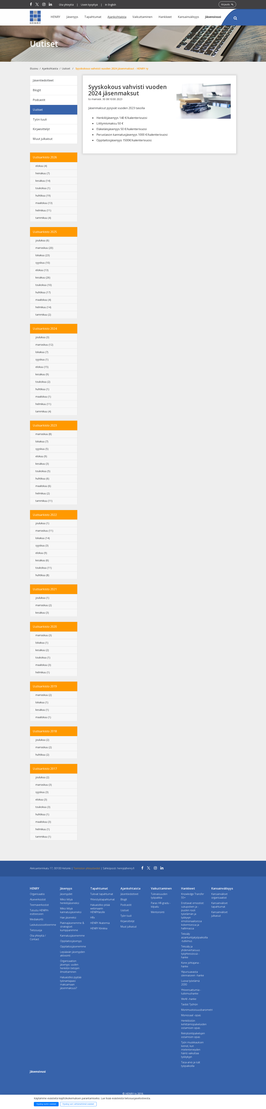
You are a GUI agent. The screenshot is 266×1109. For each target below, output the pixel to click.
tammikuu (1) (43, 836)
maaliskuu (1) (43, 396)
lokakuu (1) (41, 642)
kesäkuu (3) (42, 463)
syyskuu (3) (41, 545)
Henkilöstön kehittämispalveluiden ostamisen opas (193, 1024)
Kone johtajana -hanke (190, 964)
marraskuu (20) (44, 248)
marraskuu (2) (43, 605)
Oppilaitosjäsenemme (72, 946)
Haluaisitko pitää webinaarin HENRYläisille (100, 908)
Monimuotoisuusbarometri (193, 1009)
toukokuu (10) (43, 285)
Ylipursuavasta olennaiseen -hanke (192, 973)
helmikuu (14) (43, 307)
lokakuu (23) (42, 255)
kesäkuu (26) (42, 277)
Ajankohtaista (50, 68)
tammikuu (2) (43, 314)
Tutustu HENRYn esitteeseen (39, 912)
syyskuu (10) (42, 262)
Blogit (37, 90)
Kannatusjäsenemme (72, 935)
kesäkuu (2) (42, 650)
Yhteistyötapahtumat (102, 899)
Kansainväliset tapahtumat (219, 904)
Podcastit (39, 100)
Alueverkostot (38, 899)
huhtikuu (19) (43, 195)
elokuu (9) (41, 456)
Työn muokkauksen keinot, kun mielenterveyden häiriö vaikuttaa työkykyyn (192, 1050)
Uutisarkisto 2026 (45, 157)
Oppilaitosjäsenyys (71, 941)
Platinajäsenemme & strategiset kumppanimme (72, 926)
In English (110, 4)
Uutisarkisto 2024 (45, 329)
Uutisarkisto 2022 (45, 515)
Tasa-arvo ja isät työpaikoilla (190, 1064)
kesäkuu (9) (42, 374)
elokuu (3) (41, 799)
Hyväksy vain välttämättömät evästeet (78, 1104)
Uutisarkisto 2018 (45, 731)
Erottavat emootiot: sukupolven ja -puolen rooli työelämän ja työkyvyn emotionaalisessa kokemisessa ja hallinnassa (192, 915)
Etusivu (34, 68)
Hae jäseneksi (68, 917)
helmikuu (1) (42, 672)
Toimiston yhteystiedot (87, 868)
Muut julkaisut (42, 139)
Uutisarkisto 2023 (45, 425)
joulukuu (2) (42, 740)
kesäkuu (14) (42, 180)
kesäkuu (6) (42, 560)
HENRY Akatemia (100, 923)
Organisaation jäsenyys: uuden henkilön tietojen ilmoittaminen (69, 966)
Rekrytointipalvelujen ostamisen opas (193, 1035)
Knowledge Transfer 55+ (192, 895)
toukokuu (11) (43, 567)
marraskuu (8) (43, 434)
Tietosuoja (36, 930)
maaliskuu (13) (43, 203)
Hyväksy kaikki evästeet (46, 1104)
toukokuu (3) (42, 807)
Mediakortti (36, 919)
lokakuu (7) (41, 352)
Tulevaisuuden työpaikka (159, 895)
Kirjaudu (225, 4)
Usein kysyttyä (89, 4)
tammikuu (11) (43, 500)
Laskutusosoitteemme (42, 924)
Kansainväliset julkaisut (219, 913)
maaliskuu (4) (43, 299)
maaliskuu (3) (43, 665)
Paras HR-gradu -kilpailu (161, 904)
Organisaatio (37, 894)
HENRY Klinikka (98, 928)
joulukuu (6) (42, 240)
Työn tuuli (40, 119)
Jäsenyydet (66, 894)
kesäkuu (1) (42, 709)
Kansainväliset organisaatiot (219, 895)
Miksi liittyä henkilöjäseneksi (69, 901)
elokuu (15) (41, 367)
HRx (92, 917)
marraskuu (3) (43, 635)
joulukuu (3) (42, 337)
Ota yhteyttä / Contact (38, 937)
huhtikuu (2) (42, 754)
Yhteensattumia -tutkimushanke (191, 991)
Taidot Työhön (189, 1004)
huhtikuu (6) (42, 478)
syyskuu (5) (41, 449)
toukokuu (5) (42, 471)
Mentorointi (157, 912)
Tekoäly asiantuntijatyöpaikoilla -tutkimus (193, 937)
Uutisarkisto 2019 (45, 686)
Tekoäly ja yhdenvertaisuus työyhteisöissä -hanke (190, 952)
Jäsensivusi (213, 17)
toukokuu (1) (42, 188)
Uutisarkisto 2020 (45, 627)
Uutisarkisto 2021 (45, 589)
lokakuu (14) (42, 538)
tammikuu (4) (43, 217)
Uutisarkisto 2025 (45, 232)
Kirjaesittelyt (41, 129)
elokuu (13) (41, 270)
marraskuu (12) (44, 344)
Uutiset (66, 68)
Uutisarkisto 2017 (45, 769)
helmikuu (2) (42, 493)
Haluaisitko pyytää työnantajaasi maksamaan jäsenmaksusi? (70, 982)
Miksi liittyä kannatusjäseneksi (70, 910)
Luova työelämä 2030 (190, 982)
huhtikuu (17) (43, 292)
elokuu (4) (41, 166)
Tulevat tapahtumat (101, 894)
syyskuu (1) (41, 359)
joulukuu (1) (42, 523)
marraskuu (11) (44, 530)
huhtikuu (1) (42, 389)
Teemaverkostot (39, 905)
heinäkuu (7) (42, 173)
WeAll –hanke (188, 999)
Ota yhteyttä (66, 4)
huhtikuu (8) (42, 575)
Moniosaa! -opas (191, 1015)
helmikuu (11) (43, 210)
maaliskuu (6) (43, 486)
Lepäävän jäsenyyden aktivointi (72, 953)
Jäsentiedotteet (43, 80)
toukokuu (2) (42, 381)
